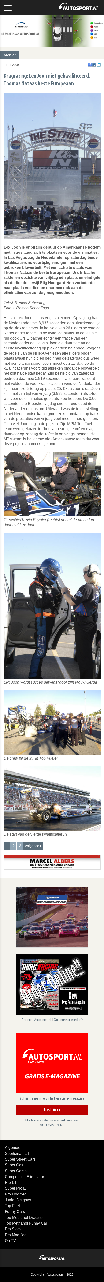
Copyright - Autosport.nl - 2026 (52, 1274)
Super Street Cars (20, 1159)
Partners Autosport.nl (37, 1019)
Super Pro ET (16, 1188)
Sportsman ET (17, 1153)
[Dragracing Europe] (52, 985)
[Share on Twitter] (94, 65)
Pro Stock (13, 1229)
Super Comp (16, 1171)
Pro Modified (16, 1194)
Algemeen (13, 1148)
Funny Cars (15, 1212)
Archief (9, 55)
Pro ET (11, 1182)
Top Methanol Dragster (24, 1217)
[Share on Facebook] (90, 65)
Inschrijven (52, 1110)
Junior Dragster (18, 1200)
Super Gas (14, 1165)
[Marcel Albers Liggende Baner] (52, 862)
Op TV (10, 1241)
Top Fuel (12, 1206)
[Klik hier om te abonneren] (52, 1064)
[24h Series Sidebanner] (52, 917)
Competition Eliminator (24, 1177)
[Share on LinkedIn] (99, 65)
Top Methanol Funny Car (26, 1223)
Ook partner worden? (68, 1019)
